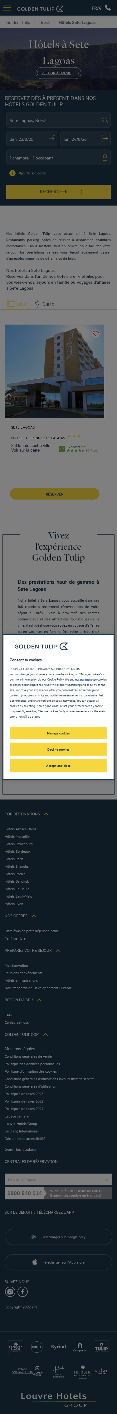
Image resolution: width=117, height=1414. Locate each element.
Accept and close (58, 765)
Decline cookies (58, 749)
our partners (83, 678)
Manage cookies (58, 732)
